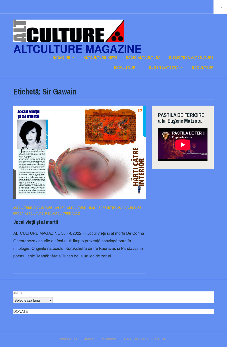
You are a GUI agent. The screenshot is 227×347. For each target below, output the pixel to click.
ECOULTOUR (124, 67)
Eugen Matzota (164, 67)
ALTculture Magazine (77, 48)
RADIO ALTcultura (143, 57)
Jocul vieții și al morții (35, 221)
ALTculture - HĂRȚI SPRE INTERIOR (94, 208)
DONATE (20, 311)
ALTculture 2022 (38, 213)
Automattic (156, 339)
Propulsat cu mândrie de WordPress (90, 339)
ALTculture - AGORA (49, 208)
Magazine (61, 57)
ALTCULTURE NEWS (100, 57)
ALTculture (22, 208)
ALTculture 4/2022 (66, 213)
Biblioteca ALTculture (191, 57)
